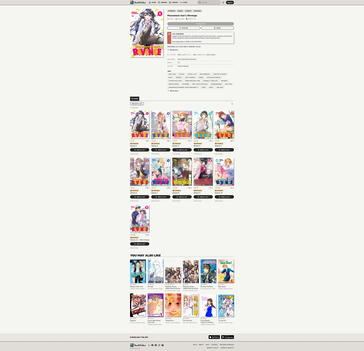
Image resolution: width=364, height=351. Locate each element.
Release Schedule (227, 344)
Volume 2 (154, 146)
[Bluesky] (162, 345)
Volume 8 (175, 193)
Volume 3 (175, 146)
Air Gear (150, 286)
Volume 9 (197, 193)
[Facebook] (156, 345)
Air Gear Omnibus (207, 286)
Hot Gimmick (187, 320)
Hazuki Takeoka (183, 66)
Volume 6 (133, 193)
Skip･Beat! (222, 286)
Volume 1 (133, 146)
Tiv (179, 63)
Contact (214, 344)
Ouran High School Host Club (154, 321)
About (201, 344)
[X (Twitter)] (149, 345)
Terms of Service (227, 347)
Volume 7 (154, 193)
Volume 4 (197, 146)
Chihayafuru (169, 320)
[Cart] (223, 2)
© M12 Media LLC (135, 348)
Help (207, 344)
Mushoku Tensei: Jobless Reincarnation (172, 287)
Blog (195, 344)
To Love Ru (222, 320)
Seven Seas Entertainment (187, 59)
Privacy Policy (212, 347)
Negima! (133, 320)
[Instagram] (159, 345)
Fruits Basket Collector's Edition (207, 321)
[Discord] (152, 345)
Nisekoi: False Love (136, 286)
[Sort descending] (232, 104)
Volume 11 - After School (139, 240)
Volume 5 (218, 146)
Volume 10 (219, 193)
